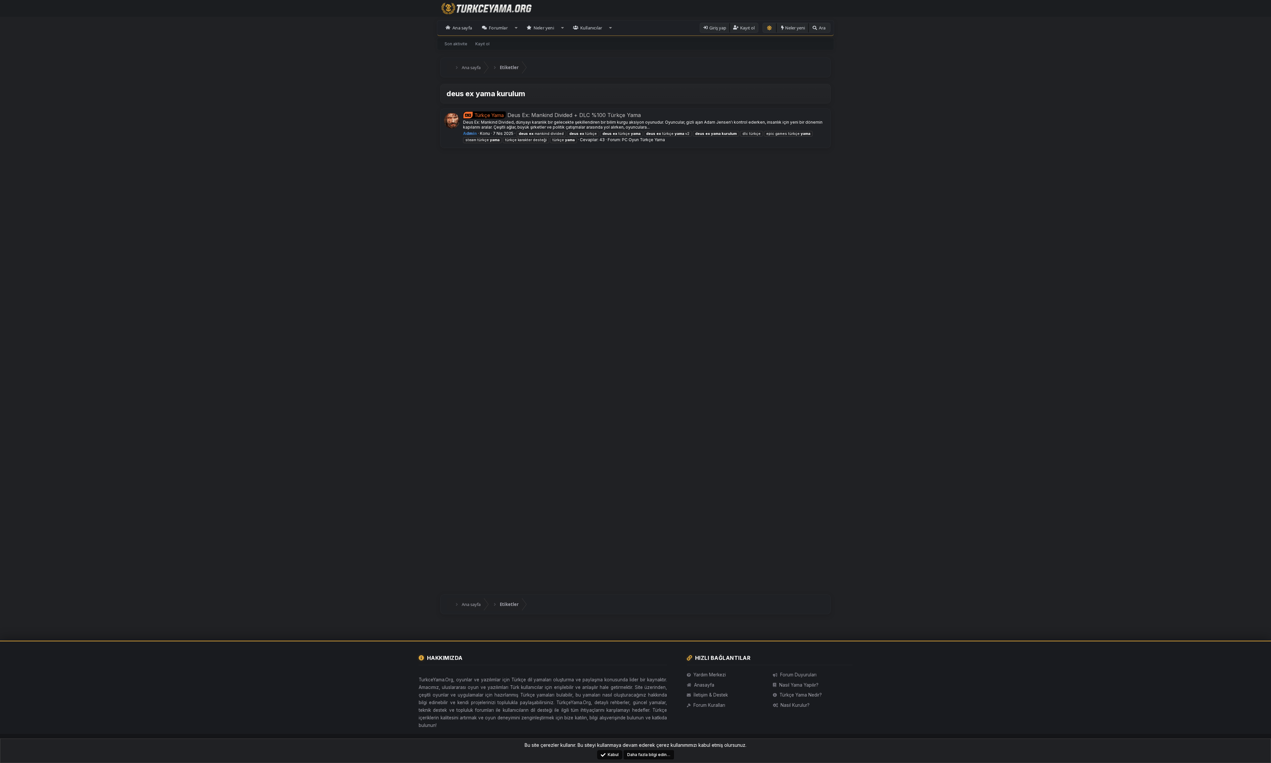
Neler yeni (544, 28)
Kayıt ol (482, 43)
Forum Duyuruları (798, 674)
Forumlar (498, 28)
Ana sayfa (462, 28)
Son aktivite (456, 43)
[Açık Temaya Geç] (769, 27)
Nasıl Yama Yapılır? (799, 685)
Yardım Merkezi (709, 674)
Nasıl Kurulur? (795, 705)
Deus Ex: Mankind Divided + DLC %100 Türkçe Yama (557, 115)
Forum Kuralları (709, 705)
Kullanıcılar (591, 28)
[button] (516, 27)
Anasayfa (704, 685)
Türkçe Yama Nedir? (800, 695)
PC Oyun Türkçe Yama (643, 139)
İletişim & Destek (710, 695)
